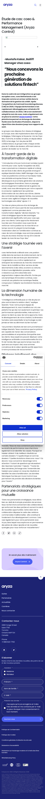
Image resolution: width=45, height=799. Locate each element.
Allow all (22, 428)
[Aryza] (7, 5)
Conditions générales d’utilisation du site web (17, 740)
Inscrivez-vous (9, 719)
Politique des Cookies (9, 735)
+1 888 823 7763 (8, 642)
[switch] (40, 405)
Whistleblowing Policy (9, 758)
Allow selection (22, 434)
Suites (4, 594)
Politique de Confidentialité (11, 729)
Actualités (6, 602)
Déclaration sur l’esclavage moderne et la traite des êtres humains (20, 751)
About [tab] (37, 363)
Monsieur (10, 674)
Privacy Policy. (31, 389)
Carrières (6, 606)
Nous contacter (8, 610)
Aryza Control (25, 117)
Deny (22, 440)
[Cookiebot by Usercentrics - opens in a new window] (33, 357)
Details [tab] (22, 363)
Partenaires (6, 598)
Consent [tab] (8, 363)
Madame (10, 671)
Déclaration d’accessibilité (10, 745)
